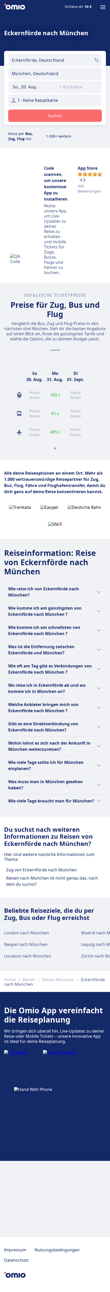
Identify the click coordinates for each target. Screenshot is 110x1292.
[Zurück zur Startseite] (14, 7)
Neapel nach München (26, 944)
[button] (31, 87)
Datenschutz (16, 1260)
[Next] (92, 376)
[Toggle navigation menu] (103, 7)
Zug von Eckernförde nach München (41, 870)
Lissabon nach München (27, 956)
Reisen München (58, 979)
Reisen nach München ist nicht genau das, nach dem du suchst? (52, 881)
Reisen (29, 979)
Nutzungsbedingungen (57, 1250)
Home (10, 979)
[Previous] (18, 376)
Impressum (15, 1250)
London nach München (26, 933)
